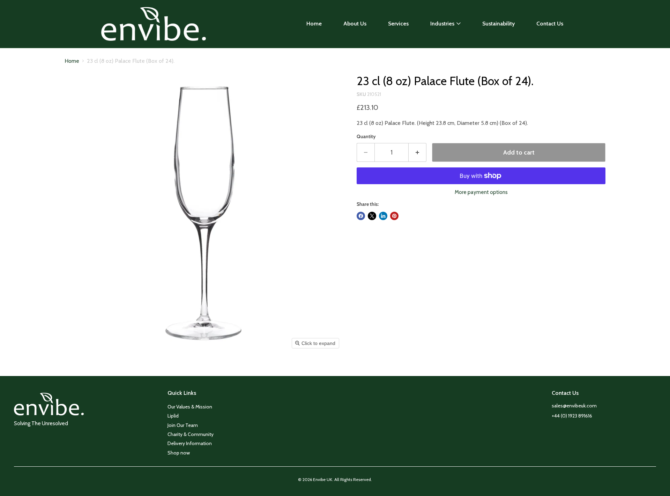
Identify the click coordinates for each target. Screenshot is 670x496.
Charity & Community (191, 434)
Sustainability (498, 23)
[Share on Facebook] (361, 216)
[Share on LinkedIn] (383, 216)
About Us (354, 23)
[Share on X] (372, 216)
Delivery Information (190, 443)
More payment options (481, 192)
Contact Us (549, 23)
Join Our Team (183, 425)
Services (398, 23)
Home (314, 23)
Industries (442, 23)
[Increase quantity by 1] (417, 152)
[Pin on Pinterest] (394, 216)
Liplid (173, 416)
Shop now (179, 453)
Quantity (366, 136)
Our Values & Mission (190, 407)
